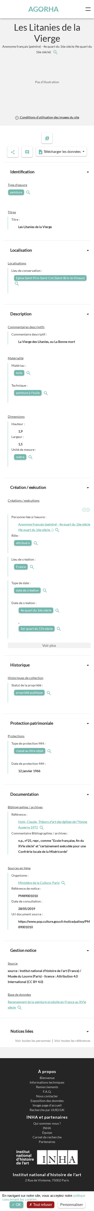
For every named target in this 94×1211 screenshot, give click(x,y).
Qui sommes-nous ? (47, 1123)
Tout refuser (42, 1205)
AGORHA (43, 9)
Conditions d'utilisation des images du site (49, 117)
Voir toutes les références (72, 1041)
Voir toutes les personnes (33, 1041)
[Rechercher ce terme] (28, 192)
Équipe (47, 1132)
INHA (47, 1128)
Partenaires (47, 1142)
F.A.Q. (47, 1091)
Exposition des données (47, 1101)
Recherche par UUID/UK (47, 1110)
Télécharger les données (62, 151)
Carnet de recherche (47, 1137)
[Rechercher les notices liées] (55, 52)
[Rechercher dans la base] (20, 1007)
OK (18, 1205)
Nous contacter (47, 1096)
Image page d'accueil (47, 1105)
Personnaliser (71, 1205)
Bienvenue (47, 1078)
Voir (49, 645)
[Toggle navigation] (89, 9)
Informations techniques (47, 1082)
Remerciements (47, 1087)
